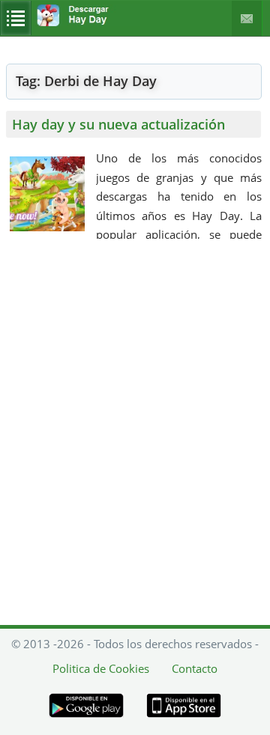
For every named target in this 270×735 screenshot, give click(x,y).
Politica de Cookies (100, 668)
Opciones (16, 18)
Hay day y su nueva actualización (118, 124)
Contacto (247, 18)
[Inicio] (87, 15)
